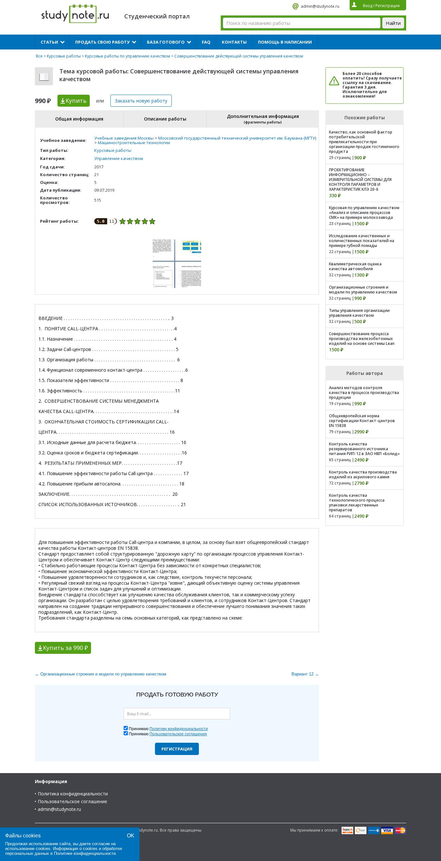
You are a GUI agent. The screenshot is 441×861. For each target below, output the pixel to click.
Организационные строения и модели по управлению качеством (363, 289)
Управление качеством (118, 158)
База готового (166, 42)
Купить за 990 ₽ (65, 648)
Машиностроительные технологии (134, 142)
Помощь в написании (285, 42)
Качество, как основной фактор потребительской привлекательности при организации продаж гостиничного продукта (364, 141)
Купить (76, 100)
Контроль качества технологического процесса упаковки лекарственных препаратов (357, 503)
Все (39, 56)
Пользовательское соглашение (72, 801)
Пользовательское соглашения (178, 734)
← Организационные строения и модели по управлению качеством (100, 674)
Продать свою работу (102, 42)
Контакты (234, 42)
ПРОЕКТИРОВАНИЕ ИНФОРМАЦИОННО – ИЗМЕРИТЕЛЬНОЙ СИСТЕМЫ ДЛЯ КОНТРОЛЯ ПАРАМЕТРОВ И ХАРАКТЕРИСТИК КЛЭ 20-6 (360, 179)
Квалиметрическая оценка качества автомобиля (355, 266)
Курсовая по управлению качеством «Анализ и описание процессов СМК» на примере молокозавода (364, 212)
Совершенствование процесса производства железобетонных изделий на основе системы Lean (362, 338)
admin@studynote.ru (320, 6)
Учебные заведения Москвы (124, 138)
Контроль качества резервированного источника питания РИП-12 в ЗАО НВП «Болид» (364, 448)
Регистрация (176, 749)
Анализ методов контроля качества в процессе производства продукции (364, 392)
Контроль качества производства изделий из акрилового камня (363, 474)
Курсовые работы (64, 56)
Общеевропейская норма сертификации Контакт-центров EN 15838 (362, 420)
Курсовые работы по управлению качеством (127, 56)
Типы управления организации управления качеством (359, 313)
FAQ (206, 42)
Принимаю (168, 729)
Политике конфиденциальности (85, 853)
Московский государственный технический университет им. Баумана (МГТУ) (237, 138)
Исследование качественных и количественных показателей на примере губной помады (361, 240)
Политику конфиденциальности (178, 729)
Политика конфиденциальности (73, 794)
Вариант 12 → (305, 674)
